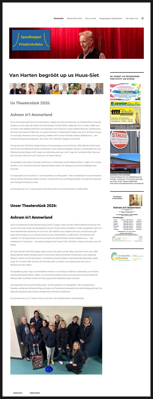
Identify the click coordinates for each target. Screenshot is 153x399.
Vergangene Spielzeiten (110, 18)
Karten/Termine (74, 18)
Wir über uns (132, 18)
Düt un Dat (90, 18)
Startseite (59, 18)
